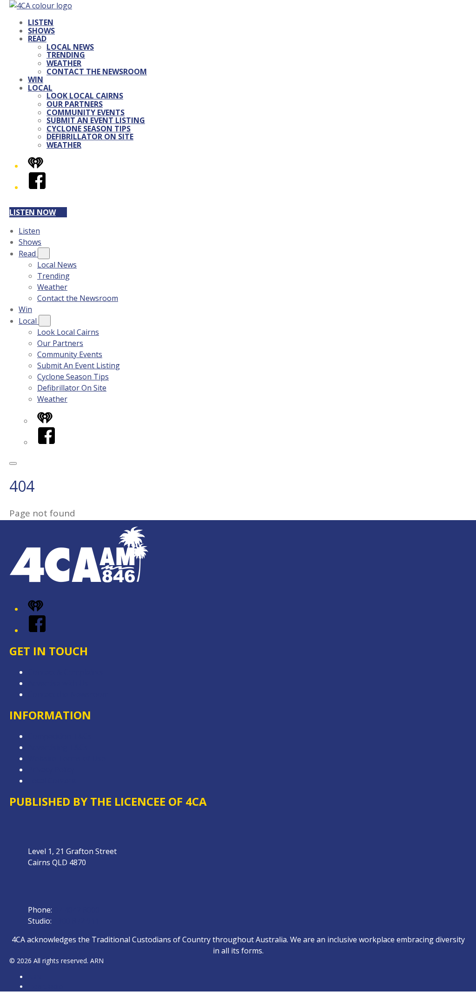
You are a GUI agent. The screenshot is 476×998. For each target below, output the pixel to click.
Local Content (52, 781)
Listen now (32, 212)
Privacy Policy (51, 769)
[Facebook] (37, 187)
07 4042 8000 (76, 910)
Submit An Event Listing (95, 120)
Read (37, 38)
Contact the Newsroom (96, 71)
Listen (40, 22)
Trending (65, 55)
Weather (63, 63)
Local (40, 88)
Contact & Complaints (65, 672)
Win (35, 79)
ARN (34, 976)
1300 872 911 (76, 921)
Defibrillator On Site (89, 136)
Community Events (85, 112)
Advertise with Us (58, 683)
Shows (41, 31)
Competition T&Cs (60, 736)
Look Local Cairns (84, 96)
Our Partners (74, 104)
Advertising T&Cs (58, 747)
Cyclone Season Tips (88, 129)
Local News (70, 47)
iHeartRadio (45, 986)
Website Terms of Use (67, 758)
